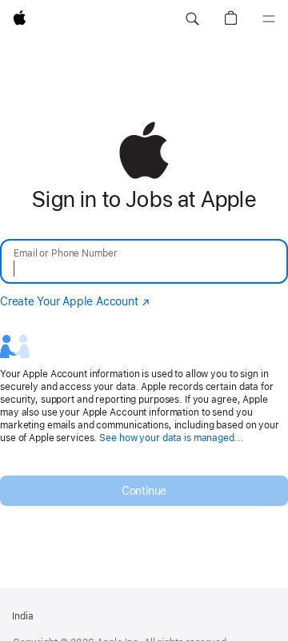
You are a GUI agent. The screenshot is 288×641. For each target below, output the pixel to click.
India (23, 616)
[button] (192, 19)
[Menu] (269, 19)
